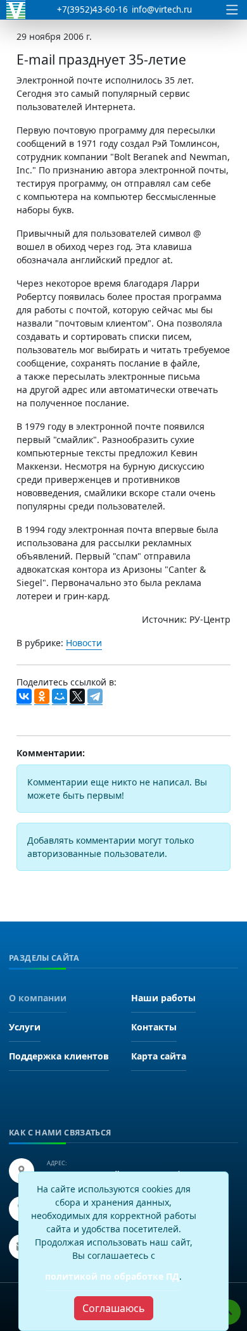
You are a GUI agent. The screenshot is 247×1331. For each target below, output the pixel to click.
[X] (77, 697)
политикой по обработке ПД (112, 1276)
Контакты (154, 1027)
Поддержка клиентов (59, 1056)
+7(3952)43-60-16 (92, 9)
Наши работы (163, 998)
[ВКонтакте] (24, 697)
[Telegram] (95, 697)
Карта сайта (158, 1056)
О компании (37, 998)
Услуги (25, 1027)
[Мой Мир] (59, 697)
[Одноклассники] (41, 697)
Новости (84, 643)
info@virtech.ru (162, 9)
